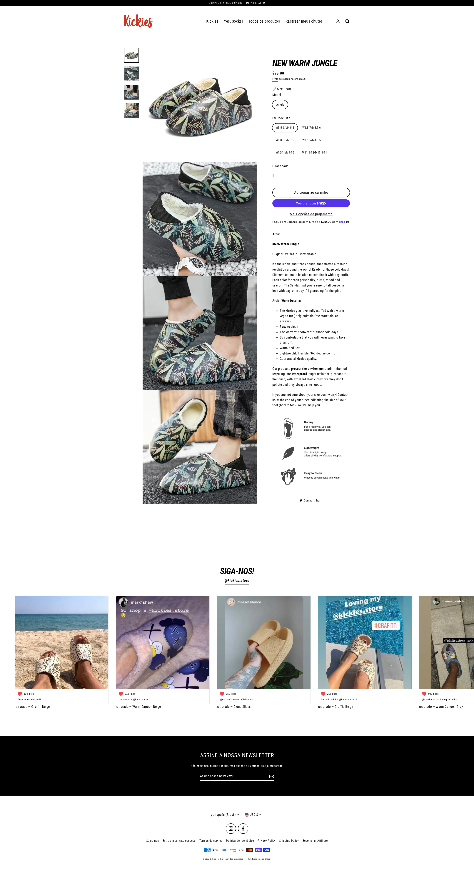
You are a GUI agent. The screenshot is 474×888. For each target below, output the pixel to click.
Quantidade (280, 166)
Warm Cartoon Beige (146, 707)
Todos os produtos (264, 21)
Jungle (280, 104)
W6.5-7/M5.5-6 (311, 127)
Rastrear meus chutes (304, 21)
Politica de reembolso (240, 840)
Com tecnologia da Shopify (259, 859)
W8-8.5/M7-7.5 (285, 140)
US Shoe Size (281, 118)
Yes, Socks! (233, 21)
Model (276, 95)
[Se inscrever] (271, 776)
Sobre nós (152, 840)
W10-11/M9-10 (285, 152)
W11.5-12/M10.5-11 (314, 152)
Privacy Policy (267, 840)
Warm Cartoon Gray (449, 707)
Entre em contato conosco (179, 840)
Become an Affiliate (315, 840)
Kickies (212, 21)
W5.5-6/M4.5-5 (285, 127)
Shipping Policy (289, 840)
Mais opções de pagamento (311, 214)
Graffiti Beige (40, 707)
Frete (275, 79)
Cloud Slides (242, 707)
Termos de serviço (211, 840)
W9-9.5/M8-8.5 (311, 140)
